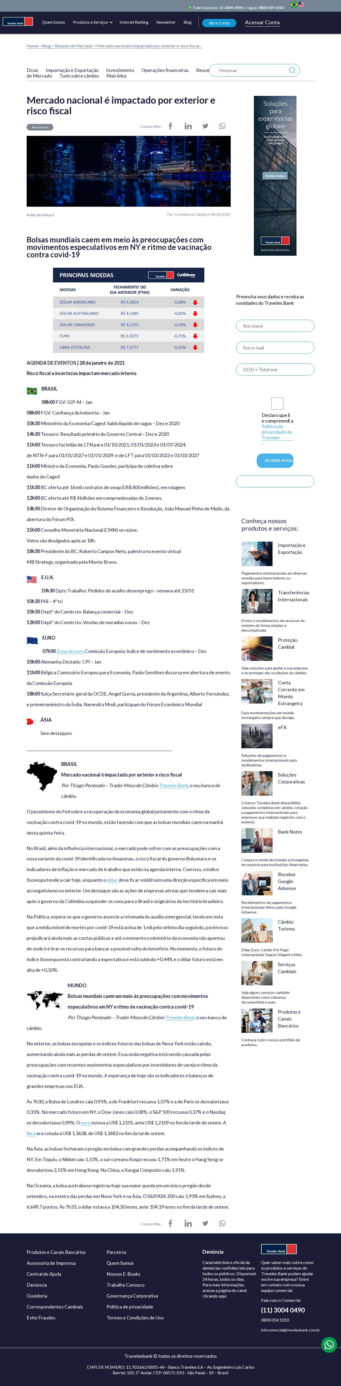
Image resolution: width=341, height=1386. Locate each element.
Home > (34, 45)
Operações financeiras (165, 70)
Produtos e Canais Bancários (56, 1252)
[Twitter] (205, 126)
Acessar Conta (262, 22)
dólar (112, 880)
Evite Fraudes (41, 1317)
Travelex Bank (173, 785)
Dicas (32, 70)
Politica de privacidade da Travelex (277, 432)
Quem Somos (53, 22)
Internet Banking (134, 22)
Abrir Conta (219, 23)
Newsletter (166, 22)
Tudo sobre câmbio (79, 76)
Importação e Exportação (72, 70)
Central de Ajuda (44, 1274)
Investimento (120, 70)
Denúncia (37, 1285)
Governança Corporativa (132, 1296)
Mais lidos (116, 76)
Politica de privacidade (130, 1307)
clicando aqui (214, 1295)
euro (86, 1122)
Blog (188, 22)
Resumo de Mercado (74, 45)
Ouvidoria (37, 1296)
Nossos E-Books (123, 1274)
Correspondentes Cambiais (55, 1307)
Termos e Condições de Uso (135, 1317)
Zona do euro (70, 651)
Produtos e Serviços (90, 22)
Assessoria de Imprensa (51, 1263)
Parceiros (117, 1252)
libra (31, 1133)
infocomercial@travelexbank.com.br (290, 1330)
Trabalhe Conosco (125, 1285)
